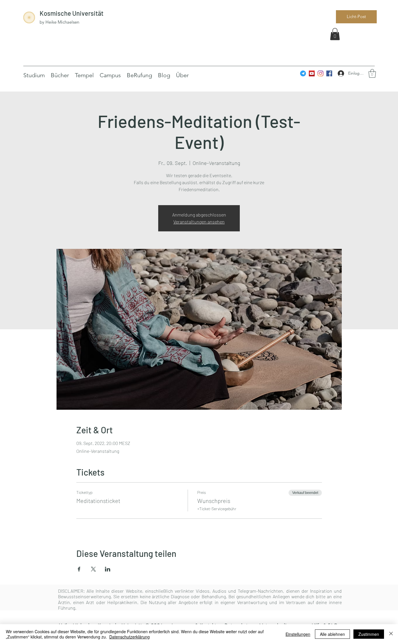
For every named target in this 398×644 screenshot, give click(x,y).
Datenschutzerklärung (129, 637)
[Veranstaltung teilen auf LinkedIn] (107, 569)
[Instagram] (320, 73)
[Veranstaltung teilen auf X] (93, 569)
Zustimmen (368, 634)
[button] (335, 34)
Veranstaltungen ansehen (199, 221)
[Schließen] (391, 634)
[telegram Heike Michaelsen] (303, 73)
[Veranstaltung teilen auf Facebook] (79, 569)
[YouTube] (312, 73)
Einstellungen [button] (298, 634)
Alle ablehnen (332, 634)
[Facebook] (329, 73)
